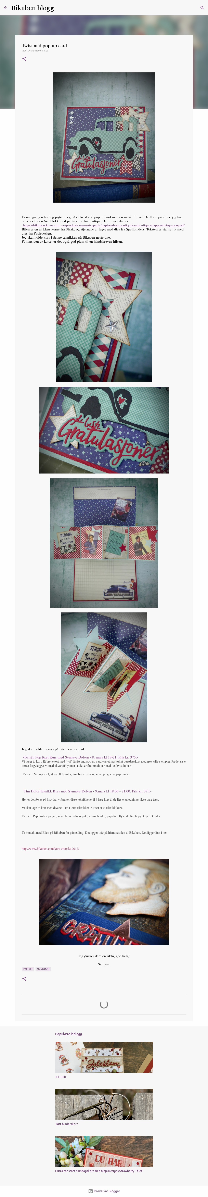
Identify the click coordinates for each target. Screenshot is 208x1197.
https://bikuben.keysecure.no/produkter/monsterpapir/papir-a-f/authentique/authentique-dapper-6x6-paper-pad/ (104, 225)
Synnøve (43, 969)
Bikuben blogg (32, 7)
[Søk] (59, 8)
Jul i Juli (60, 1077)
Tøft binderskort (66, 1124)
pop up (27, 969)
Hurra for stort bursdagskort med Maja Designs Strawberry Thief (98, 1171)
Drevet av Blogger (106, 1191)
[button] (24, 59)
